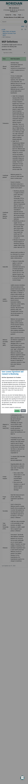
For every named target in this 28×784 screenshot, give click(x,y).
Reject (23, 410)
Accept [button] (17, 410)
